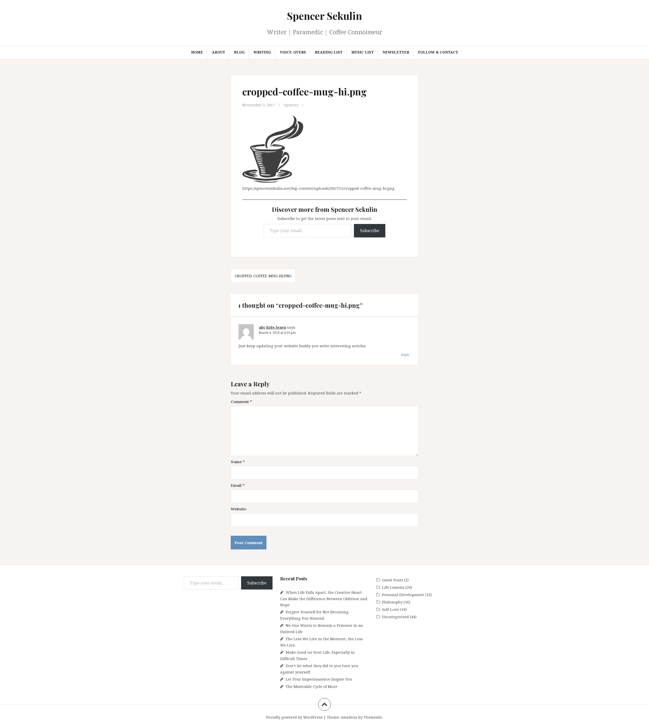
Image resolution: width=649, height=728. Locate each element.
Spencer (291, 104)
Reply (405, 355)
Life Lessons (393, 587)
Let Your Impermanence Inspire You (319, 679)
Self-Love (390, 609)
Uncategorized (395, 616)
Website (238, 508)
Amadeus (349, 717)
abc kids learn (272, 327)
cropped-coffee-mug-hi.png (263, 275)
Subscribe (369, 230)
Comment (241, 401)
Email (238, 485)
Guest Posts (392, 579)
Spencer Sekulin (324, 15)
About (218, 52)
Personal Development (403, 594)
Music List (362, 52)
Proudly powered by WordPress (294, 717)
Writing (262, 52)
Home (197, 52)
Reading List (328, 52)
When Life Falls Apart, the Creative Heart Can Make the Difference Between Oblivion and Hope (323, 598)
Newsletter (396, 52)
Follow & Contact (438, 52)
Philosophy (392, 601)
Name (238, 461)
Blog (239, 52)
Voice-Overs (293, 52)
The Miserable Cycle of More (311, 686)
